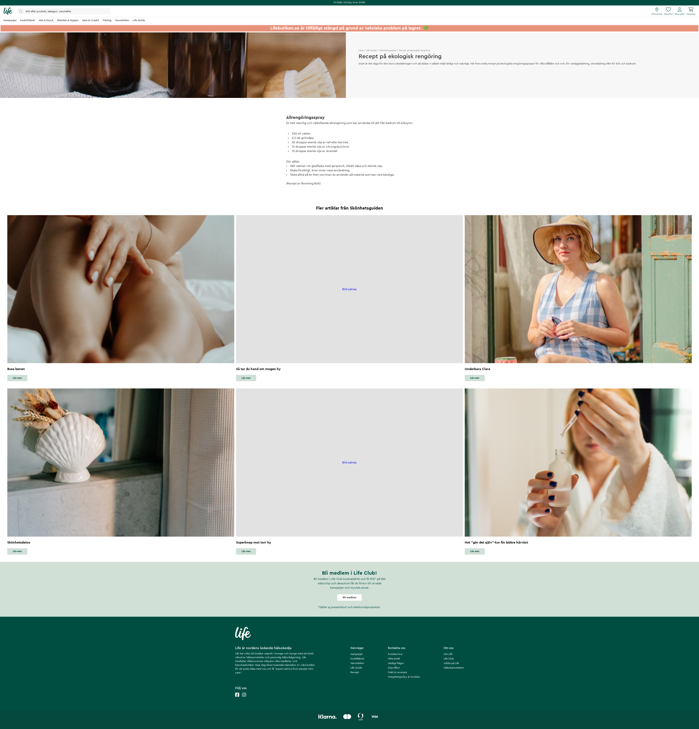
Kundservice (395, 654)
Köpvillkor (394, 668)
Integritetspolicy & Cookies (404, 677)
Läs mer (17, 378)
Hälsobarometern (454, 668)
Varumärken (357, 663)
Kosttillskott (357, 658)
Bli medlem (349, 597)
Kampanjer (356, 654)
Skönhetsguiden (388, 50)
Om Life (448, 654)
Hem (361, 50)
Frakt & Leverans (397, 672)
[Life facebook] (237, 698)
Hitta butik (394, 658)
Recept (354, 672)
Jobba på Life (451, 663)
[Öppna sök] (64, 11)
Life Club (449, 658)
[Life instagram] (244, 698)
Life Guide (371, 50)
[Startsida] (8, 11)
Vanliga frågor (396, 663)
